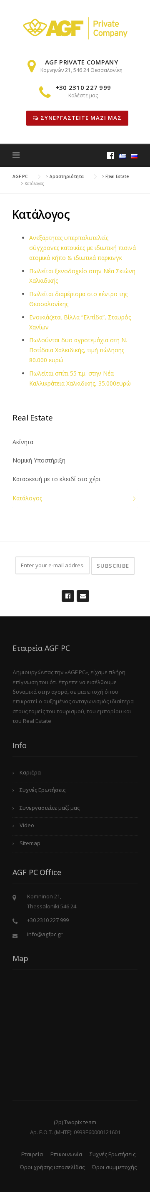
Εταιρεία (32, 1154)
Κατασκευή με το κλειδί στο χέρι (56, 479)
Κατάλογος (27, 498)
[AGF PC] (75, 28)
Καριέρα (30, 772)
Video (27, 825)
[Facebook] (110, 155)
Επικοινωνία (66, 1154)
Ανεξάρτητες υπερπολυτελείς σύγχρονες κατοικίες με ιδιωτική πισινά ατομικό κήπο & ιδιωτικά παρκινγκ (82, 248)
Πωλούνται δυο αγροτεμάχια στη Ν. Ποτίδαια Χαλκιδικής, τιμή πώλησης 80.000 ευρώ (78, 350)
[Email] (82, 592)
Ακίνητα (22, 442)
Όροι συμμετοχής (114, 1167)
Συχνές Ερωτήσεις (42, 790)
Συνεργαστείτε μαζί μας (80, 117)
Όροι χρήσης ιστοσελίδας (52, 1167)
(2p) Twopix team (75, 1122)
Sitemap (30, 843)
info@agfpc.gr (44, 934)
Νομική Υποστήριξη (38, 460)
